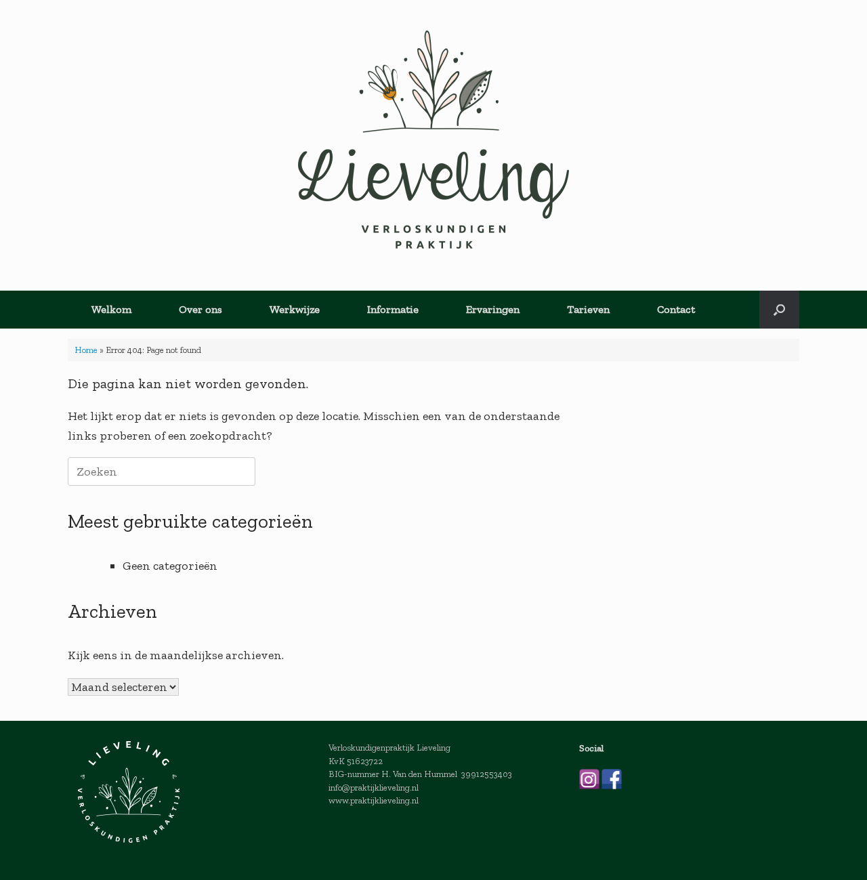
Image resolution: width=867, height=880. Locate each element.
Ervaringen (493, 309)
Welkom (111, 309)
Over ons (200, 309)
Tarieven (588, 309)
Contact (676, 309)
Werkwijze (295, 309)
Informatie (393, 309)
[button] (779, 310)
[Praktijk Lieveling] (433, 139)
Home (86, 350)
